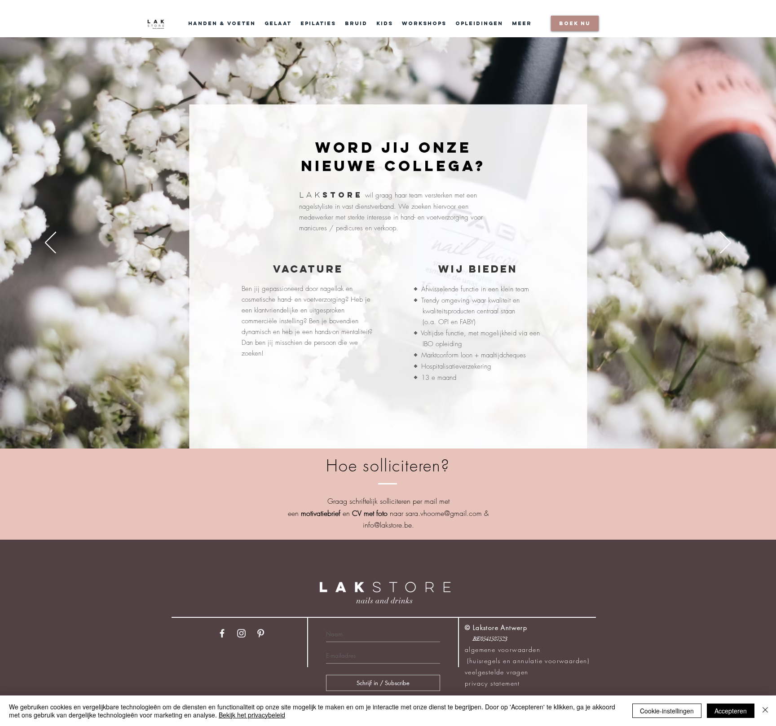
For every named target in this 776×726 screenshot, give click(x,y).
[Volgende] (725, 243)
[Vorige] (50, 243)
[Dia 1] (384, 426)
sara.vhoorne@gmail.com (444, 513)
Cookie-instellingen (667, 710)
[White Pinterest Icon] (260, 633)
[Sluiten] (765, 711)
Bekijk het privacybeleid (252, 714)
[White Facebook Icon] (222, 633)
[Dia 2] (392, 426)
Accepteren (730, 710)
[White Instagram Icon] (241, 633)
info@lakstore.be (387, 525)
